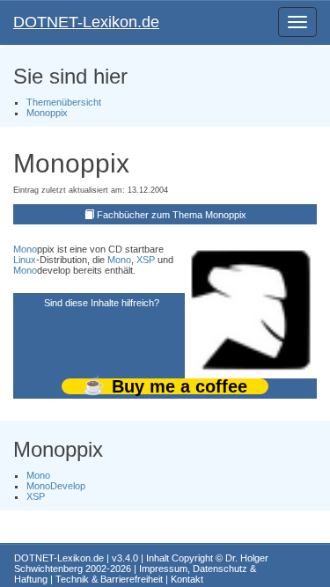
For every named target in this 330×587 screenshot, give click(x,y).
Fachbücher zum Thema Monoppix (171, 214)
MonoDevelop (55, 486)
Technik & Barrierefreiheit (109, 579)
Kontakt (187, 579)
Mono (25, 249)
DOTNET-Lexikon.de (86, 22)
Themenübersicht (63, 102)
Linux (24, 259)
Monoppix (47, 112)
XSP (145, 259)
